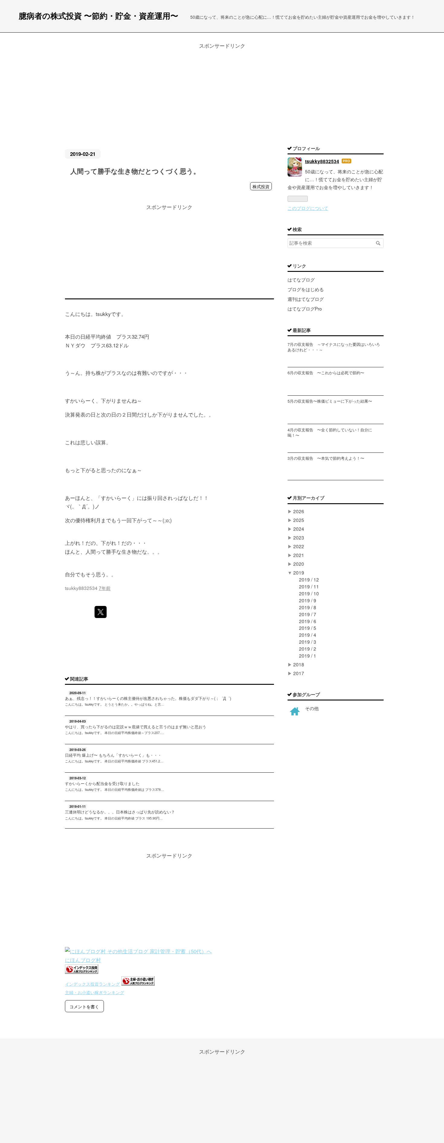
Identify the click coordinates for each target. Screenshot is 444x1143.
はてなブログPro (305, 308)
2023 (298, 537)
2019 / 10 (309, 593)
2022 (298, 546)
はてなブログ (301, 279)
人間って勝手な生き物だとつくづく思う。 (135, 171)
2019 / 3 (307, 641)
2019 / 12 (309, 579)
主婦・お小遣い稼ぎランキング (94, 992)
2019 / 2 (307, 648)
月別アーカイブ (308, 497)
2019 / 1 (307, 655)
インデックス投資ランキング (92, 984)
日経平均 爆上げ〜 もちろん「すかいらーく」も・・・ (113, 755)
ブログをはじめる (306, 289)
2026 (298, 511)
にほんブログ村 (83, 960)
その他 (312, 708)
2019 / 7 (307, 614)
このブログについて (308, 207)
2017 (298, 673)
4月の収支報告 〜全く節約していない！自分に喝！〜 (330, 432)
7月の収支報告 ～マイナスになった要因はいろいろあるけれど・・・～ (334, 347)
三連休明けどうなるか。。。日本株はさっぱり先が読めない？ (120, 812)
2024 (298, 528)
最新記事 (302, 330)
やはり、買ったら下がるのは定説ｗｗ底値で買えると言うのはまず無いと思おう (135, 726)
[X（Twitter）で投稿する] (101, 612)
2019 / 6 (307, 621)
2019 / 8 (307, 607)
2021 (298, 555)
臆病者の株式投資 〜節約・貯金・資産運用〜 (98, 15)
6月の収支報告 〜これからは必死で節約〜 (326, 372)
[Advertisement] (222, 92)
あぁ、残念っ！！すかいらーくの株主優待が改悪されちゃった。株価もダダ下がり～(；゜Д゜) (148, 698)
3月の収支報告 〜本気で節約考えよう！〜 (326, 458)
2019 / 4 (307, 634)
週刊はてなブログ (306, 298)
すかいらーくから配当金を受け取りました (102, 783)
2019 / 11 (309, 586)
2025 (298, 520)
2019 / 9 (307, 600)
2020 (298, 563)
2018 (298, 664)
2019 (298, 572)
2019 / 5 (307, 627)
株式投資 (261, 186)
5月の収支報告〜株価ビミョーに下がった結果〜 (330, 401)
